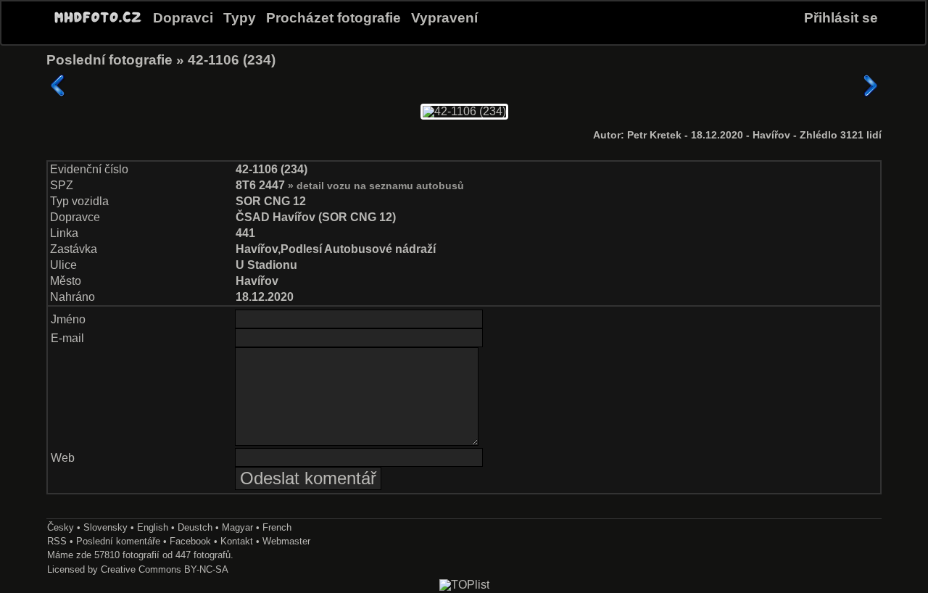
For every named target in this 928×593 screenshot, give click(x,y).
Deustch (195, 527)
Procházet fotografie (333, 17)
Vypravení (444, 17)
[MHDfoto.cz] (98, 23)
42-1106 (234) (232, 59)
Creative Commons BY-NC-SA (164, 569)
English (152, 527)
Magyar (237, 527)
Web (63, 458)
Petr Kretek (655, 135)
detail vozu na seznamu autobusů (380, 186)
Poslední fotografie (109, 59)
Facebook (190, 541)
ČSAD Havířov (275, 217)
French (276, 527)
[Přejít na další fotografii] (870, 85)
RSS (57, 541)
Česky (60, 527)
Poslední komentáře (118, 541)
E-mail (67, 338)
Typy (239, 17)
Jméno (68, 319)
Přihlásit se (841, 17)
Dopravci (183, 17)
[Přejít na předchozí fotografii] (58, 85)
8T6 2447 (262, 185)
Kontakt (236, 541)
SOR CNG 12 (271, 201)
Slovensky (105, 527)
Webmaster (286, 541)
